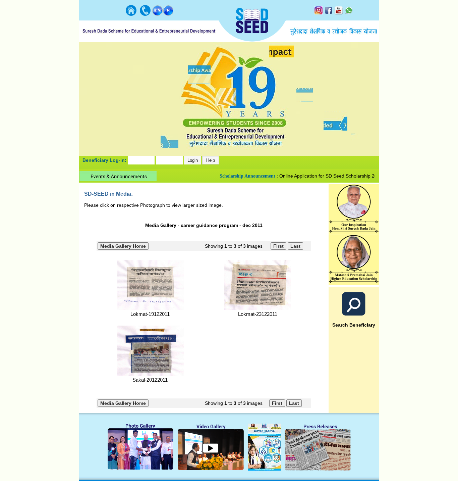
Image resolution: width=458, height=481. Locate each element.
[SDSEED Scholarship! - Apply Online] (354, 283)
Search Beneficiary (353, 325)
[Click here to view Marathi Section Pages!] (168, 14)
